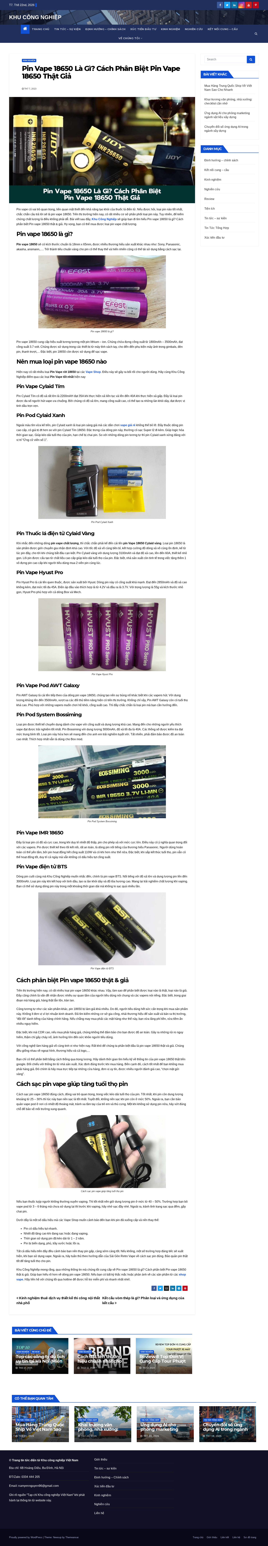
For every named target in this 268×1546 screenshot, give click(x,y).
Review (35, 1352)
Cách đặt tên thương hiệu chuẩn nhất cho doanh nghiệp (99, 1361)
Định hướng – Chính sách (111, 1477)
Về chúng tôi (129, 38)
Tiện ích (209, 208)
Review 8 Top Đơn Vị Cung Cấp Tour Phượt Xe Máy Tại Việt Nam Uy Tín (162, 1363)
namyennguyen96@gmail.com (38, 1485)
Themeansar (71, 1537)
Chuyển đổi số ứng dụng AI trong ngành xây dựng (225, 1429)
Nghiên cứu (194, 29)
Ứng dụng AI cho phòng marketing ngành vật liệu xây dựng (159, 1431)
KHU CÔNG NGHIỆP (35, 17)
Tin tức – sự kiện (67, 29)
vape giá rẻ (127, 425)
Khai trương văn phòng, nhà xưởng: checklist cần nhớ (98, 1429)
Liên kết (225, 1537)
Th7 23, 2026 (89, 1436)
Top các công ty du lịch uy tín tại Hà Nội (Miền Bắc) (40, 1361)
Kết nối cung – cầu (223, 29)
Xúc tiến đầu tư (143, 29)
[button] (256, 33)
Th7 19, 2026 (214, 1436)
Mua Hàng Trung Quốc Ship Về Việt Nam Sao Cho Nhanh (39, 1429)
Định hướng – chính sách (105, 29)
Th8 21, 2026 (26, 1436)
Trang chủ (40, 29)
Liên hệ (99, 1513)
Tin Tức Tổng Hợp (216, 227)
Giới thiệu (100, 1459)
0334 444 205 (31, 1476)
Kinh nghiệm (170, 29)
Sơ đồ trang (250, 1537)
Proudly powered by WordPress (26, 1537)
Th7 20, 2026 (151, 1436)
